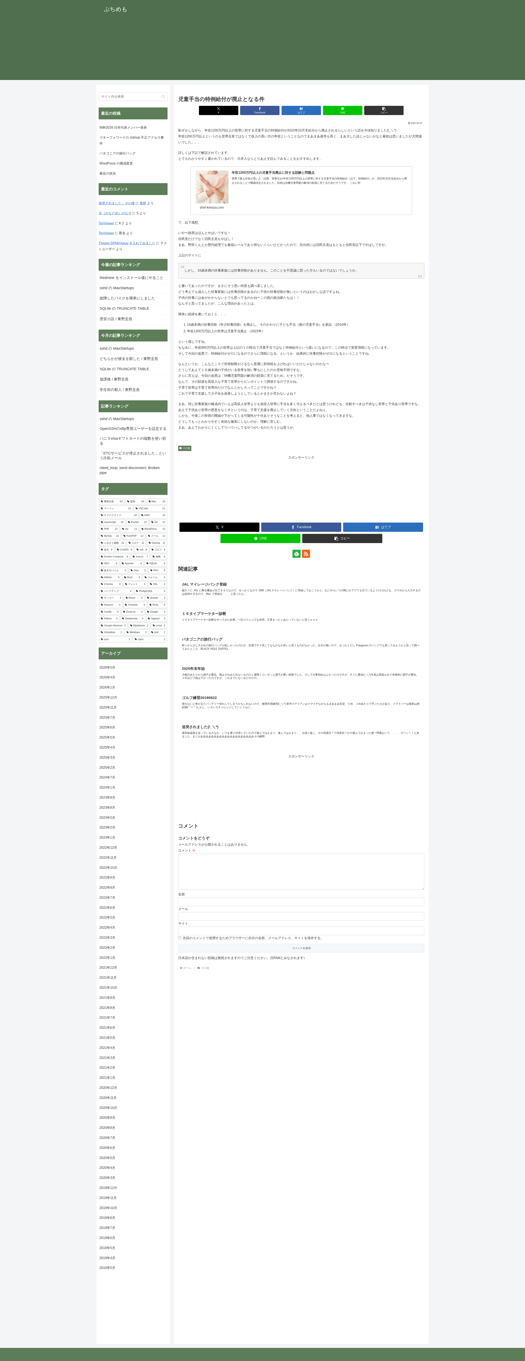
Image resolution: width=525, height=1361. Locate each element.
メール (183, 909)
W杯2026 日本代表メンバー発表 (123, 127)
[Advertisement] (262, 51)
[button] (384, 110)
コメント (186, 850)
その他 (186, 448)
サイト (183, 923)
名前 (181, 894)
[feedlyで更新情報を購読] (296, 554)
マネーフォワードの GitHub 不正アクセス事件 (131, 140)
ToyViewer (106, 223)
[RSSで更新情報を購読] (306, 554)
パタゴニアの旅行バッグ (117, 153)
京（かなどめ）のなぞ (115, 213)
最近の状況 (107, 173)
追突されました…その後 (117, 203)
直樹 (143, 203)
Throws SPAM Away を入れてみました (127, 243)
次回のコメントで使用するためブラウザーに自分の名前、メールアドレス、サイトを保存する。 (253, 938)
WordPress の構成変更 (116, 163)
